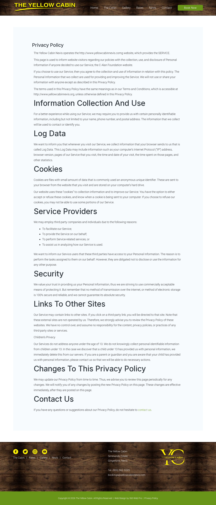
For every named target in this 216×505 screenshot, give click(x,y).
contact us (144, 409)
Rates (32, 457)
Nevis (55, 457)
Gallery (43, 457)
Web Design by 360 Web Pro (128, 498)
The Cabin (19, 457)
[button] (190, 8)
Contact (66, 457)
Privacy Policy (151, 498)
